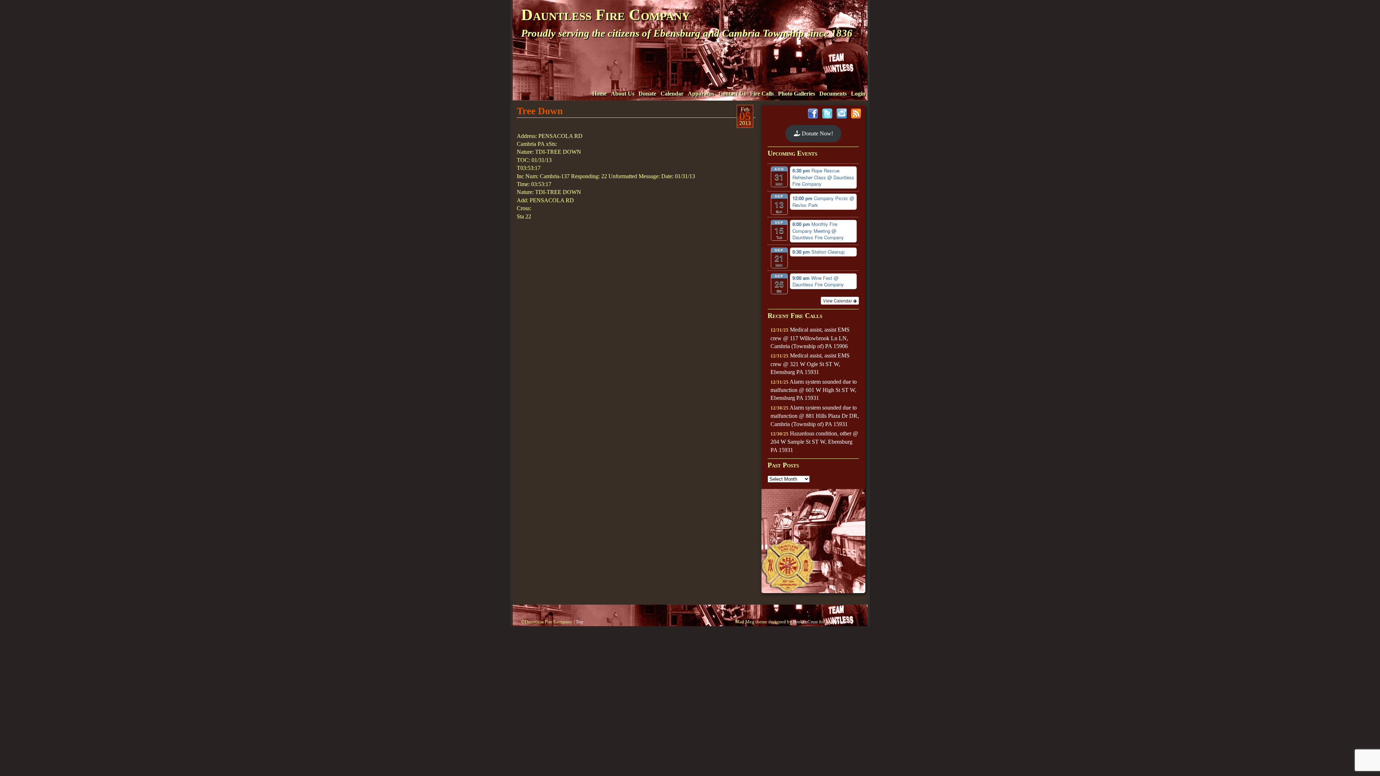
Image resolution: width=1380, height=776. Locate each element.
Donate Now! (816, 133)
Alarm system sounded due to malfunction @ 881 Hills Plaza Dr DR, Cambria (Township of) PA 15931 (814, 416)
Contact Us (732, 94)
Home (599, 94)
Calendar (672, 94)
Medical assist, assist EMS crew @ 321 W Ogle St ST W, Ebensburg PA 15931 (810, 363)
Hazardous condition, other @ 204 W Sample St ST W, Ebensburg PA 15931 (814, 441)
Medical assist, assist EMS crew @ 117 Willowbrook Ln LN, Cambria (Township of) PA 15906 (810, 338)
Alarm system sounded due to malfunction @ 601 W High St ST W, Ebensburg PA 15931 (813, 390)
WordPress (835, 621)
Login (858, 94)
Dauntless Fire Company (605, 15)
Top (579, 621)
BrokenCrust (805, 621)
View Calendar (838, 300)
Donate (647, 94)
